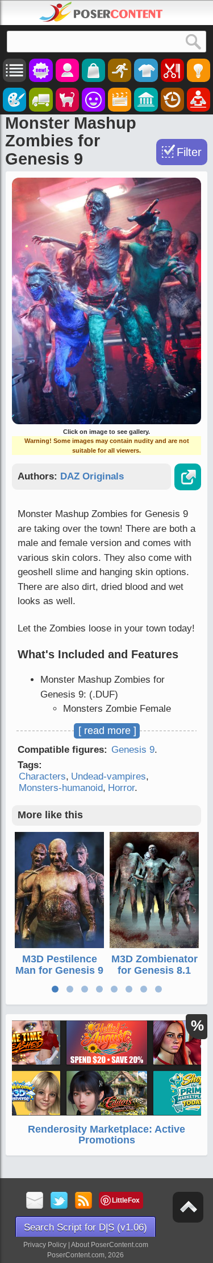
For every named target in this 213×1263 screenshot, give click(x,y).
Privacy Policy (44, 1245)
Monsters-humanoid (61, 787)
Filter (189, 152)
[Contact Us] (35, 1201)
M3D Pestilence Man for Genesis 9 (59, 964)
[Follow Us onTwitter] (59, 1201)
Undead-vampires (108, 776)
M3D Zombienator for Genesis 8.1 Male (154, 970)
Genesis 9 (132, 749)
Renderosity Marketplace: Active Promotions (106, 1134)
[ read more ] (107, 730)
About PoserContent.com (109, 1245)
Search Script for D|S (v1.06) (85, 1227)
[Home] (101, 12)
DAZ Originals (92, 476)
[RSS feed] (83, 1201)
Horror (121, 787)
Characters (42, 776)
